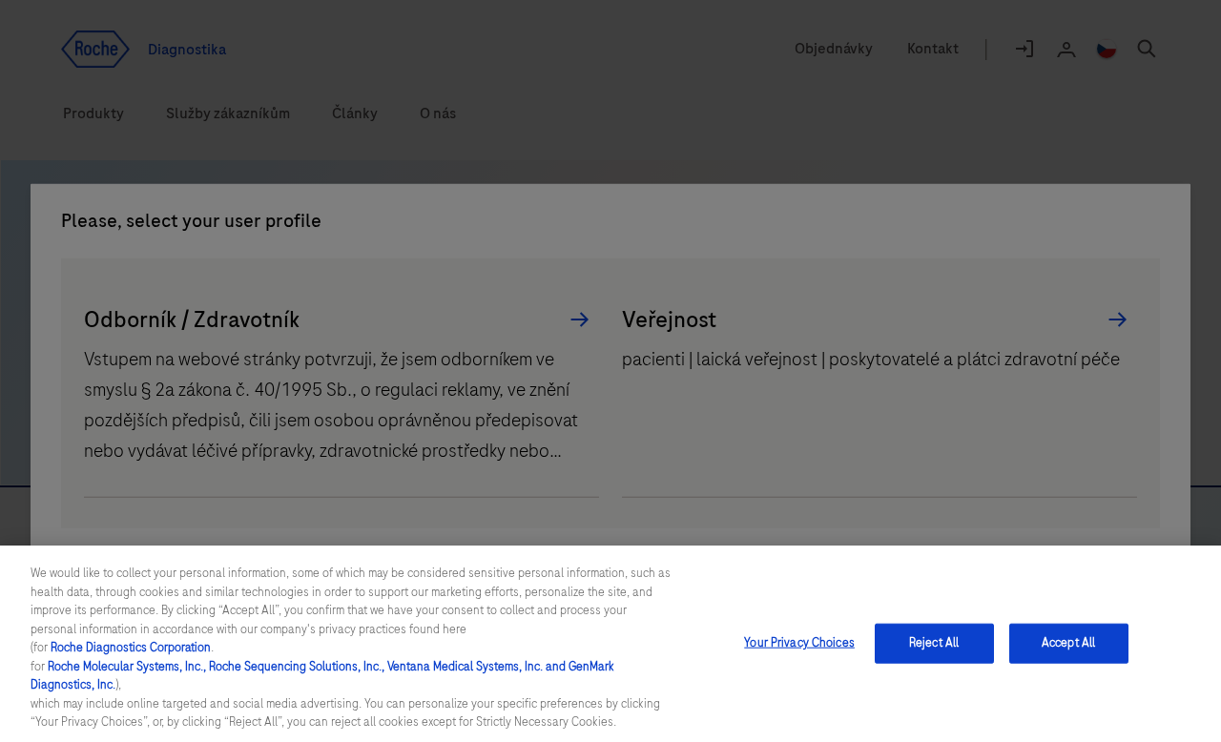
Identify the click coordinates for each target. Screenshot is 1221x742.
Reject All (934, 642)
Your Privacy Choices (799, 642)
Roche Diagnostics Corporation (131, 647)
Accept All (1068, 642)
